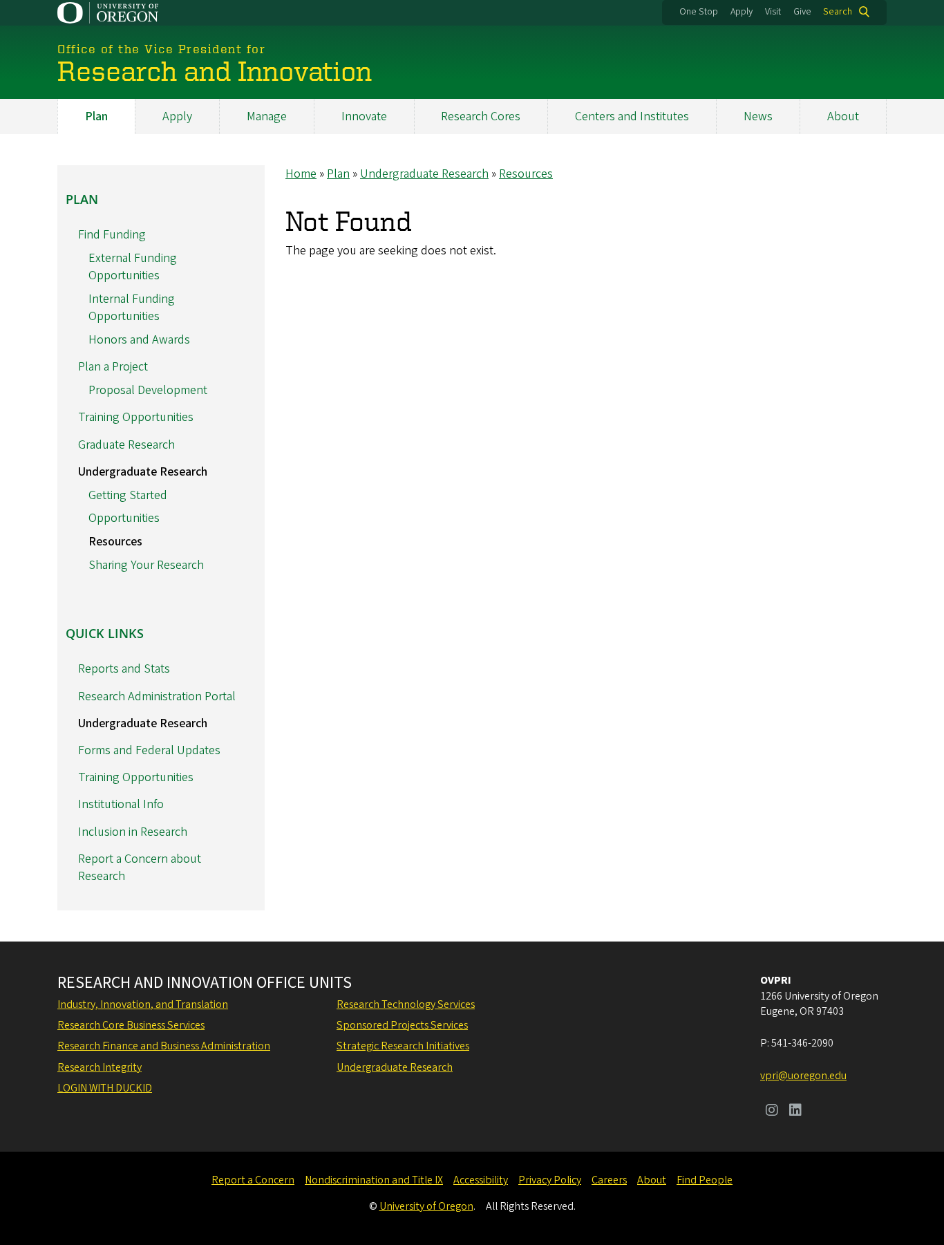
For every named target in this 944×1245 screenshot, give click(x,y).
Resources (526, 173)
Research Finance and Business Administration (163, 1046)
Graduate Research (126, 444)
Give (802, 12)
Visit (773, 12)
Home (301, 173)
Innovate (364, 116)
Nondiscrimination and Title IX (374, 1180)
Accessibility (480, 1180)
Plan (96, 116)
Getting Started (127, 495)
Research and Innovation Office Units (204, 983)
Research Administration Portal (157, 696)
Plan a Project (113, 366)
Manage (267, 116)
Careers (609, 1180)
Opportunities (124, 518)
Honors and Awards (139, 339)
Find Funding (112, 234)
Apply (741, 12)
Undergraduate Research (424, 173)
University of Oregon (426, 1206)
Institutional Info (121, 804)
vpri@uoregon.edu (803, 1075)
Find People (705, 1180)
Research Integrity (99, 1067)
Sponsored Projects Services (402, 1025)
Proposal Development (147, 390)
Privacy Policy (549, 1180)
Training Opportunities (135, 417)
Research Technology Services (406, 1004)
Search (837, 12)
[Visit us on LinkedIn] (795, 1111)
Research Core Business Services (131, 1025)
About (843, 116)
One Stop (698, 12)
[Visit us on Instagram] (772, 1111)
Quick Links (105, 633)
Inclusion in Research (132, 832)
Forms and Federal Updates (149, 750)
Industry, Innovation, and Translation (142, 1004)
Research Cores (480, 116)
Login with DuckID (104, 1088)
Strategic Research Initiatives (403, 1046)
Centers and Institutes (632, 116)
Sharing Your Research (146, 565)
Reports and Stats (124, 668)
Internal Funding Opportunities (131, 307)
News (758, 116)
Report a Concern (252, 1180)
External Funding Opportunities (132, 267)
